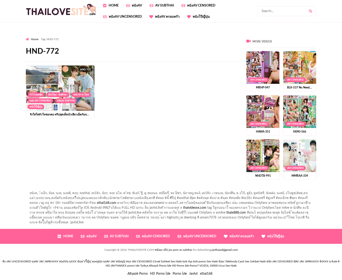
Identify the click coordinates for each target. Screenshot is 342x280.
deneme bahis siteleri (215, 50)
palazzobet (122, 45)
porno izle (42, 36)
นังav (221, 261)
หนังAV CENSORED (201, 5)
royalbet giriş (89, 45)
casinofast (142, 40)
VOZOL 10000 (208, 265)
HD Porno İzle (160, 273)
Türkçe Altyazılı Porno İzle (155, 265)
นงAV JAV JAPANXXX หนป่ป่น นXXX (54, 261)
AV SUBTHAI (164, 5)
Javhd (193, 273)
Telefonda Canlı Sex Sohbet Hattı (245, 261)
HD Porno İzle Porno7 (185, 265)
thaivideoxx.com (194, 207)
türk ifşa (187, 261)
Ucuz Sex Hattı (227, 265)
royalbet (175, 45)
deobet (106, 45)
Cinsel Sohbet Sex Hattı (167, 261)
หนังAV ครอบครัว (167, 16)
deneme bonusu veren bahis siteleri (149, 55)
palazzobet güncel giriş (216, 36)
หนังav (137, 5)
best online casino (228, 55)
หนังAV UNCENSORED (125, 16)
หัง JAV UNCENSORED (16, 261)
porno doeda (59, 36)
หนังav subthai (66, 101)
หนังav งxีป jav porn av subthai (173, 249)
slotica (257, 45)
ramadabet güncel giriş (252, 36)
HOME (114, 5)
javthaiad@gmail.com (225, 249)
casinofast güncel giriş (117, 36)
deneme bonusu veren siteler (120, 50)
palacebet (263, 40)
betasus (40, 60)
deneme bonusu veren (150, 45)
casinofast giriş (147, 60)
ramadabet (88, 50)
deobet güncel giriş (321, 40)
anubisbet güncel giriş (287, 36)
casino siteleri (242, 50)
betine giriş (177, 40)
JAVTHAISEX (119, 265)
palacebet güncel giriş (181, 36)
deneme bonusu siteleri (272, 50)
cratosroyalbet (105, 60)
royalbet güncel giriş (84, 36)
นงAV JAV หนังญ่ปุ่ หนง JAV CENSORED (127, 261)
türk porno (199, 261)
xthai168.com (106, 203)
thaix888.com (236, 212)
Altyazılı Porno (137, 273)
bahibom (159, 40)
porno (30, 36)
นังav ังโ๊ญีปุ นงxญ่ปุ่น (89, 261)
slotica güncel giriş (150, 36)
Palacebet (124, 40)
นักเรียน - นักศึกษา (57, 95)
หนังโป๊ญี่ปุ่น (201, 16)
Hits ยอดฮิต (36, 95)
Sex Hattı (212, 261)
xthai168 (206, 273)
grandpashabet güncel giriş (45, 40)
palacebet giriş (66, 45)
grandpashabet (317, 36)
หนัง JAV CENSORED (40, 101)
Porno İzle (180, 273)
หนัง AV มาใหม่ (81, 95)
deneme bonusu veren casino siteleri (170, 50)
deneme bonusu (37, 55)
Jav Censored (258, 80)
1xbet (320, 55)
